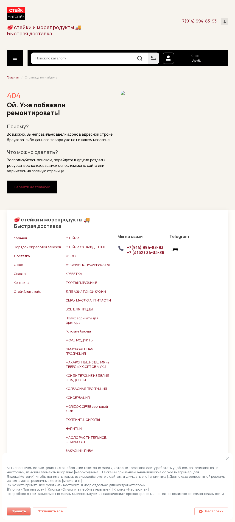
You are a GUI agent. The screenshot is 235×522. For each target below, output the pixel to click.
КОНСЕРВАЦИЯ (78, 397)
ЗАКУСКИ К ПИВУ (79, 450)
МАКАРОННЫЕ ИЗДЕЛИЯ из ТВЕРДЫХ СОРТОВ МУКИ (87, 364)
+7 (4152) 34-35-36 (145, 252)
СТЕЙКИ (72, 238)
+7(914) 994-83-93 (198, 21)
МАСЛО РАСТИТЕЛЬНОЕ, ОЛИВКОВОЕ (86, 439)
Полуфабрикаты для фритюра (82, 320)
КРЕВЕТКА (74, 273)
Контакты (21, 282)
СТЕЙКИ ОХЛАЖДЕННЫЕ (86, 247)
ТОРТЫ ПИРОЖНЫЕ (81, 282)
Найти (139, 58)
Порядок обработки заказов (37, 247)
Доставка (22, 256)
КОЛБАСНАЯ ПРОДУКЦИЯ (86, 388)
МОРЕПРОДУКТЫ (79, 340)
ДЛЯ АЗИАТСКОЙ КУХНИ (86, 291)
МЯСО (71, 256)
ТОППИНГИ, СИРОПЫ (83, 419)
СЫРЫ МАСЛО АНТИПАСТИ (88, 300)
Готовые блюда (78, 331)
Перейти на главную (32, 187)
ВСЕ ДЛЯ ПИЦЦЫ (79, 309)
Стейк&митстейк (27, 291)
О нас (18, 264)
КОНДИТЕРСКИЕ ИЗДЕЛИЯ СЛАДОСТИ (87, 377)
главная (20, 238)
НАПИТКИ (74, 428)
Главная (13, 77)
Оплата (20, 273)
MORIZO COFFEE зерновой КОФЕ (87, 408)
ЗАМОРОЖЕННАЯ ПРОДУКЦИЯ (79, 351)
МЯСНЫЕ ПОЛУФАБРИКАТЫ (88, 264)
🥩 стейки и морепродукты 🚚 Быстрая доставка (44, 30)
